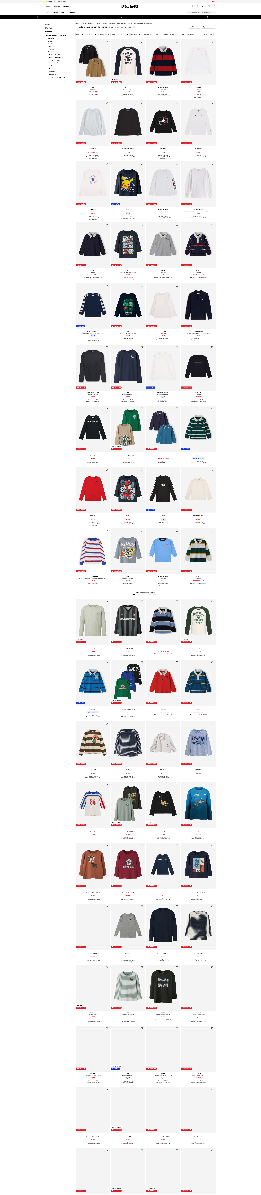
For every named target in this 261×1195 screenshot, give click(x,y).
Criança (66, 6)
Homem (57, 6)
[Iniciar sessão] (197, 6)
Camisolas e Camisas (125, 23)
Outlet (50, 1)
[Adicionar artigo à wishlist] (106, 42)
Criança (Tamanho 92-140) (98, 23)
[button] (194, 27)
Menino (85, 23)
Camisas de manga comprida (143, 23)
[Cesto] (214, 6)
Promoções (112, 23)
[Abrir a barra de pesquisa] (187, 12)
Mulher (47, 6)
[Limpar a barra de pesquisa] (214, 12)
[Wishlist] (209, 6)
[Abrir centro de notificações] (203, 6)
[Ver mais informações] (92, 97)
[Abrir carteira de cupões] (191, 6)
